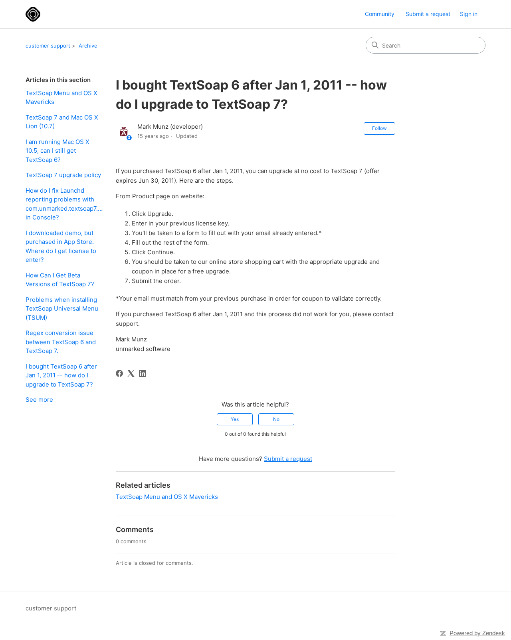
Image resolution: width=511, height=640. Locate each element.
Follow (379, 128)
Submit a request (428, 13)
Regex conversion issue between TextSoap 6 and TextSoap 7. (61, 342)
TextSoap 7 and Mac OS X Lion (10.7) (62, 122)
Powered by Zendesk (477, 633)
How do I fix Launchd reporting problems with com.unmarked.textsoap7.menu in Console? (65, 204)
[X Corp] (131, 373)
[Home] (33, 14)
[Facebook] (119, 373)
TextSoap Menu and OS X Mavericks (61, 97)
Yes (235, 419)
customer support (48, 45)
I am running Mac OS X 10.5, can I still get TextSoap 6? (57, 150)
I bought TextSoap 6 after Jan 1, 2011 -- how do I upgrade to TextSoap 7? (61, 375)
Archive (88, 45)
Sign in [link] (468, 13)
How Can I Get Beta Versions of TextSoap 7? (60, 279)
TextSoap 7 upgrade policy (63, 175)
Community (379, 13)
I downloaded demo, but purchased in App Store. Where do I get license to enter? (61, 246)
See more (39, 399)
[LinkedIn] (142, 373)
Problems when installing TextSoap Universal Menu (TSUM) (62, 308)
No (276, 419)
